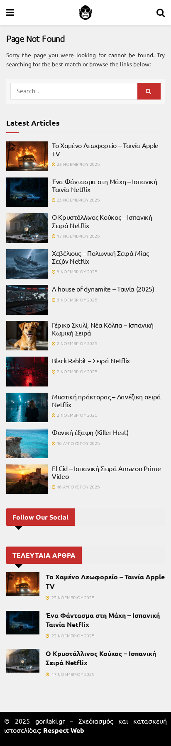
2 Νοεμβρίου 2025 (76, 343)
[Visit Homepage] (85, 12)
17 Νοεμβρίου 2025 (78, 236)
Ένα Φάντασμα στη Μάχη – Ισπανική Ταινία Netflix (104, 185)
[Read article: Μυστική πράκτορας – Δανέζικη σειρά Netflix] (27, 408)
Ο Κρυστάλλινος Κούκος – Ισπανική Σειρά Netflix (102, 221)
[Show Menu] (10, 12)
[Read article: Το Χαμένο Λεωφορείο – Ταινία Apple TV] (27, 156)
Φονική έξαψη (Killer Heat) (90, 432)
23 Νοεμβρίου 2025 (78, 164)
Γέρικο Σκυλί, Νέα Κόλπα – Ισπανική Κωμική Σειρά (103, 329)
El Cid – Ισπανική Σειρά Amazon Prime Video (106, 472)
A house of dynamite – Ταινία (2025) (103, 288)
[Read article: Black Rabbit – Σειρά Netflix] (27, 371)
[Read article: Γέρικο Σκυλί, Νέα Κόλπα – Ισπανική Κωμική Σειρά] (27, 336)
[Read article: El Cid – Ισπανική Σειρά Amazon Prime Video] (27, 479)
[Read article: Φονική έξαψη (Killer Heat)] (27, 443)
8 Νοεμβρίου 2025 (76, 272)
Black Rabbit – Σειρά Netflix (91, 360)
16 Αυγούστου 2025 (78, 443)
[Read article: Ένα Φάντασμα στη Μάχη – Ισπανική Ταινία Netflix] (27, 192)
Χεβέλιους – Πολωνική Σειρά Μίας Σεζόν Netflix (100, 257)
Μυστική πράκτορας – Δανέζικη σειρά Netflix (106, 400)
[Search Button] (160, 12)
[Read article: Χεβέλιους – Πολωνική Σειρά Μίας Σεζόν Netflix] (27, 264)
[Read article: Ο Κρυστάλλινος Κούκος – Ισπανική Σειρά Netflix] (27, 228)
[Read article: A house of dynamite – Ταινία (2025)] (27, 300)
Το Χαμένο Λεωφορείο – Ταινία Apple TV (105, 149)
